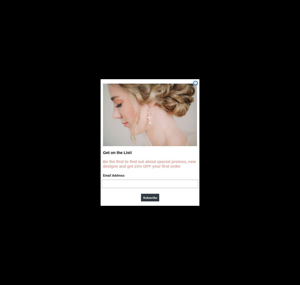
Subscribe (150, 197)
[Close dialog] (195, 83)
